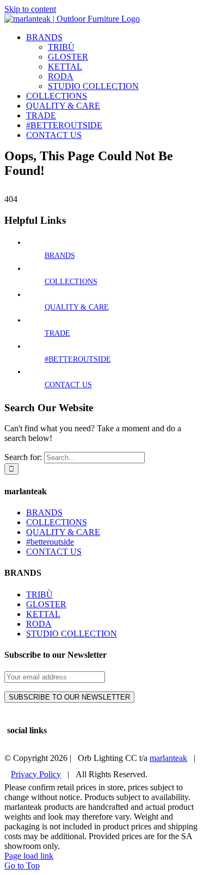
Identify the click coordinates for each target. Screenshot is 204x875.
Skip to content (30, 9)
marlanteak (168, 758)
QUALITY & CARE (77, 307)
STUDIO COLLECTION (71, 633)
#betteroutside (50, 541)
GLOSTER (46, 604)
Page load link (28, 855)
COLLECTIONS (71, 282)
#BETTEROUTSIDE (78, 359)
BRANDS (60, 255)
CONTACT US (68, 385)
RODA (39, 623)
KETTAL (43, 614)
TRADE (57, 333)
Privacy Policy (36, 774)
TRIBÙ (39, 594)
